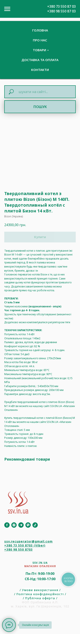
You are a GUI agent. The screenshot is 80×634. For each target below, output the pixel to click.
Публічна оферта (40, 598)
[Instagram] (14, 525)
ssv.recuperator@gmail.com (28, 541)
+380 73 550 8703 (18, 545)
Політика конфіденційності (40, 594)
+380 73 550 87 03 (61, 6)
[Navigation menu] (7, 9)
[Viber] (28, 525)
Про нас (40, 40)
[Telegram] (21, 525)
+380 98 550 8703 (18, 549)
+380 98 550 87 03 (61, 11)
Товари (39, 50)
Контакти (40, 70)
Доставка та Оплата (40, 60)
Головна (40, 30)
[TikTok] (35, 525)
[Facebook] (7, 525)
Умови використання (40, 590)
